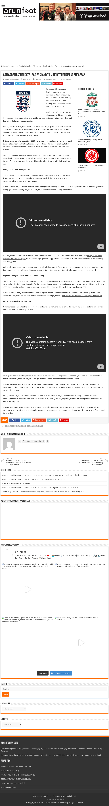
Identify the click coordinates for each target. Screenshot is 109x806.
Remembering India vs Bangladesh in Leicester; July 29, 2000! (24, 749)
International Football (17, 66)
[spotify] (63, 799)
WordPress (47, 796)
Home (4, 66)
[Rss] (45, 799)
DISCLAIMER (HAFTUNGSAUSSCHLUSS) (16, 779)
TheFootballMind (69, 796)
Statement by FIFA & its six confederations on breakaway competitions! (91, 462)
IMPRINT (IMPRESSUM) (10, 771)
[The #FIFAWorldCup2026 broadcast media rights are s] (28, 589)
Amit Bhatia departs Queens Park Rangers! (90, 140)
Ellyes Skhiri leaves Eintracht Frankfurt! (16, 483)
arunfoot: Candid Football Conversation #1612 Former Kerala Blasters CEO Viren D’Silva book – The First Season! (44, 475)
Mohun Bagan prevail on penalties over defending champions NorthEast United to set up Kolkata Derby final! (43, 492)
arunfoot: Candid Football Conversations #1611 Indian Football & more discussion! (33, 479)
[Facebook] (48, 799)
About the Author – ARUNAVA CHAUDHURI (17, 767)
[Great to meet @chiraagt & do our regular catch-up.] (81, 589)
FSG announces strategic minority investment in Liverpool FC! (91, 111)
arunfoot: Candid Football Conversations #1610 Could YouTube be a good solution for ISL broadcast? (40, 488)
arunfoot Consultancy (9, 787)
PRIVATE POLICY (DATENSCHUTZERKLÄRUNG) (18, 775)
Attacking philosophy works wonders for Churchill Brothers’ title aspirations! (18, 462)
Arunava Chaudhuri (12, 79)
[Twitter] (50, 799)
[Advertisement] (54, 43)
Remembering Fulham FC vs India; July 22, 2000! (19, 755)
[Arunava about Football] (54, 11)
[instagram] (58, 799)
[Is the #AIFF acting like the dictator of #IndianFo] (81, 643)
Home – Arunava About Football (13, 783)
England (29, 66)
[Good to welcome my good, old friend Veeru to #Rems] (28, 643)
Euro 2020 (21, 426)
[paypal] (61, 799)
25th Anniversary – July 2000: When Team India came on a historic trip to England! (70, 755)
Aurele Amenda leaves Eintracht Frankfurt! (92, 166)
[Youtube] (55, 799)
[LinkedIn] (53, 799)
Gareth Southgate (35, 426)
